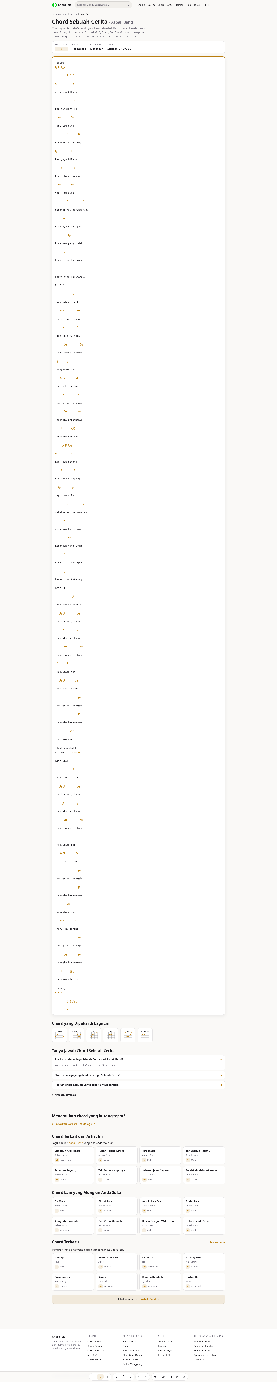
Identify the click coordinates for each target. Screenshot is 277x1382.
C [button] (64, 100)
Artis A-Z (92, 1355)
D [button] (58, 67)
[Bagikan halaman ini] (184, 1377)
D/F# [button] (62, 310)
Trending (140, 4)
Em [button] (78, 310)
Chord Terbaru (95, 1341)
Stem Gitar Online (133, 1355)
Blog (188, 4)
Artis (169, 4)
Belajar (179, 4)
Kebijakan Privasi (203, 1350)
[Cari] (128, 5)
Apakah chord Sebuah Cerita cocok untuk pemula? (87, 1084)
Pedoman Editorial (204, 1341)
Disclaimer (199, 1359)
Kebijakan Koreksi (203, 1345)
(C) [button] (72, 730)
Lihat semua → (216, 1242)
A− (139, 1376)
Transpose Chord (132, 1350)
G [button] (56, 67)
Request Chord (166, 1355)
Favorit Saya (165, 1350)
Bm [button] (72, 117)
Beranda (56, 14)
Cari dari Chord (156, 4)
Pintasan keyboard (65, 1094)
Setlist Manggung (132, 1364)
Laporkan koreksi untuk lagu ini (75, 1124)
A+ (146, 1376)
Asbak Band (69, 14)
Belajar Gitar (130, 1341)
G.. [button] (69, 1009)
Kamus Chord (130, 1359)
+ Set (162, 1376)
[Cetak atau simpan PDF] (177, 1377)
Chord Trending (96, 1350)
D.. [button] (80, 752)
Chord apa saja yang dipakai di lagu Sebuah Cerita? (87, 1075)
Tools (197, 4)
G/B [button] (74, 752)
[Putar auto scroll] (123, 1377)
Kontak (162, 1345)
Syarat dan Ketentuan (205, 1355)
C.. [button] (63, 67)
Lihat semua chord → (138, 1299)
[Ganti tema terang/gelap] (206, 5)
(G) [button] (73, 428)
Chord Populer (95, 1345)
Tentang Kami (165, 1341)
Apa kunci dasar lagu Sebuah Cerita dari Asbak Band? (89, 1059)
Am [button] (59, 117)
